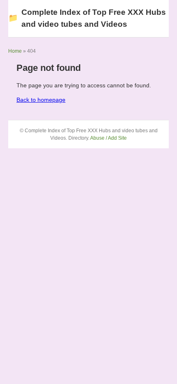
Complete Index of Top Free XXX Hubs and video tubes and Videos (87, 18)
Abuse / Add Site (108, 138)
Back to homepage (40, 99)
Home (15, 51)
